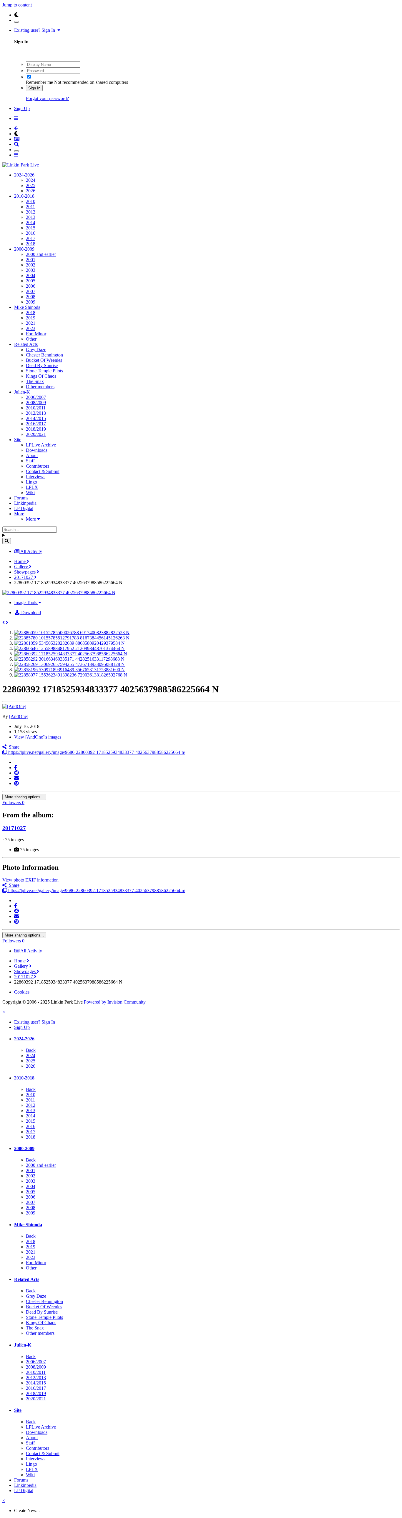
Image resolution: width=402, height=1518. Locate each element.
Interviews (35, 476)
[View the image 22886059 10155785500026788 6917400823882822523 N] (71, 632)
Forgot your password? (47, 98)
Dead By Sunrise (42, 365)
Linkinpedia (25, 503)
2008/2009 (36, 402)
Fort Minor (36, 333)
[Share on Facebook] (15, 767)
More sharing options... (24, 797)
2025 (30, 185)
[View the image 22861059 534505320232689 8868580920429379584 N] (69, 643)
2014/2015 (36, 418)
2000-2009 (24, 248)
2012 (30, 211)
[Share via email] (16, 778)
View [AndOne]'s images (37, 736)
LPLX (32, 487)
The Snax (35, 381)
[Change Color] (16, 22)
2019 (30, 317)
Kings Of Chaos (41, 376)
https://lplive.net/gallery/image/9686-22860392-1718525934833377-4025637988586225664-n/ (96, 752)
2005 (30, 280)
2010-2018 (24, 196)
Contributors (37, 466)
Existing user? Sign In (35, 30)
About (32, 455)
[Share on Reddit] (16, 772)
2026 (30, 190)
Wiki (30, 492)
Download (30, 612)
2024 (30, 180)
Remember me (39, 82)
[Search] (6, 541)
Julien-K (22, 391)
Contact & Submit (42, 471)
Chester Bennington (44, 354)
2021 (30, 323)
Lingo (31, 481)
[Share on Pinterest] (16, 783)
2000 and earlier (41, 254)
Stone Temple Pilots (44, 370)
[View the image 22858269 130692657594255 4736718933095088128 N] (69, 664)
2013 (30, 217)
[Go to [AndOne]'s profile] (14, 706)
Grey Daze (36, 349)
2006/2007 (36, 397)
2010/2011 (36, 407)
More (19, 513)
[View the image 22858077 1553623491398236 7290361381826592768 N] (70, 674)
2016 (30, 233)
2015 (30, 227)
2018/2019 (36, 428)
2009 (30, 301)
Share (12, 746)
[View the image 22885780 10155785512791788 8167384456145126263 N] (71, 637)
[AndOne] (18, 716)
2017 (30, 238)
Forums (21, 497)
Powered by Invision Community (115, 1001)
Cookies (21, 991)
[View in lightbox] (58, 592)
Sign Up (22, 108)
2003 (30, 270)
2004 (30, 275)
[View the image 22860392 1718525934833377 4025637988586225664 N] (70, 653)
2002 (30, 264)
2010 (30, 201)
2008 (30, 296)
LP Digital (23, 508)
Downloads (36, 450)
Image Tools (26, 602)
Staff (30, 460)
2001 (30, 259)
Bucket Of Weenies (44, 360)
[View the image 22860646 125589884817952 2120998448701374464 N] (69, 648)
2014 (30, 222)
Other (31, 338)
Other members (40, 386)
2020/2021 (36, 434)
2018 (30, 243)
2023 (30, 328)
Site (17, 439)
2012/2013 (36, 413)
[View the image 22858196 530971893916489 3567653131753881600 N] (69, 669)
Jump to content (17, 4)
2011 (30, 206)
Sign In (34, 88)
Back (31, 1050)
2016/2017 (36, 423)
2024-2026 (24, 174)
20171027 (14, 828)
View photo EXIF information (30, 879)
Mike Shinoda (27, 307)
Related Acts (26, 344)
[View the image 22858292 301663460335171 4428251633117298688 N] (69, 658)
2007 (30, 291)
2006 (30, 286)
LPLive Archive (41, 444)
